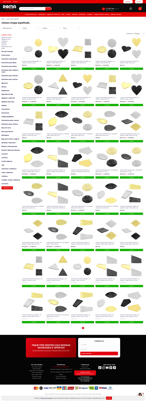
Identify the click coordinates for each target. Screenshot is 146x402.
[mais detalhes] (33, 69)
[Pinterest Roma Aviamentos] (110, 367)
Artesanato (42, 14)
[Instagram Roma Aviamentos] (103, 367)
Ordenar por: (130, 33)
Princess (74, 14)
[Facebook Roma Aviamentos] (99, 367)
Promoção (82, 14)
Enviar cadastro (86, 353)
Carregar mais (7, 188)
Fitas (63, 14)
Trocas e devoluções (61, 376)
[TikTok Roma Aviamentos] (114, 367)
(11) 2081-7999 (112, 8)
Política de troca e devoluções (37, 370)
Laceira (68, 14)
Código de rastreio (36, 378)
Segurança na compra (61, 378)
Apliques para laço (31, 14)
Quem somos (85, 366)
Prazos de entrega (36, 376)
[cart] (140, 8)
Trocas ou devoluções (36, 372)
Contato (61, 374)
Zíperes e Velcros (116, 14)
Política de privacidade (85, 368)
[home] (9, 7)
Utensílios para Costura (101, 14)
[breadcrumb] (3, 19)
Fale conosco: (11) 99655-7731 (61, 366)
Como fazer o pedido (37, 366)
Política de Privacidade (46, 398)
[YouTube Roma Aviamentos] (107, 367)
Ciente (109, 398)
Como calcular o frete (37, 374)
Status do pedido (37, 368)
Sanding (89, 14)
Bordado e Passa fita (53, 14)
